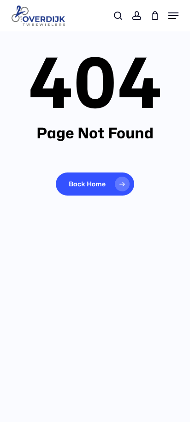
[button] (173, 15)
